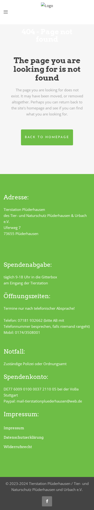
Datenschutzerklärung (24, 437)
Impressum (14, 428)
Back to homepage (47, 137)
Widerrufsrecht (18, 447)
